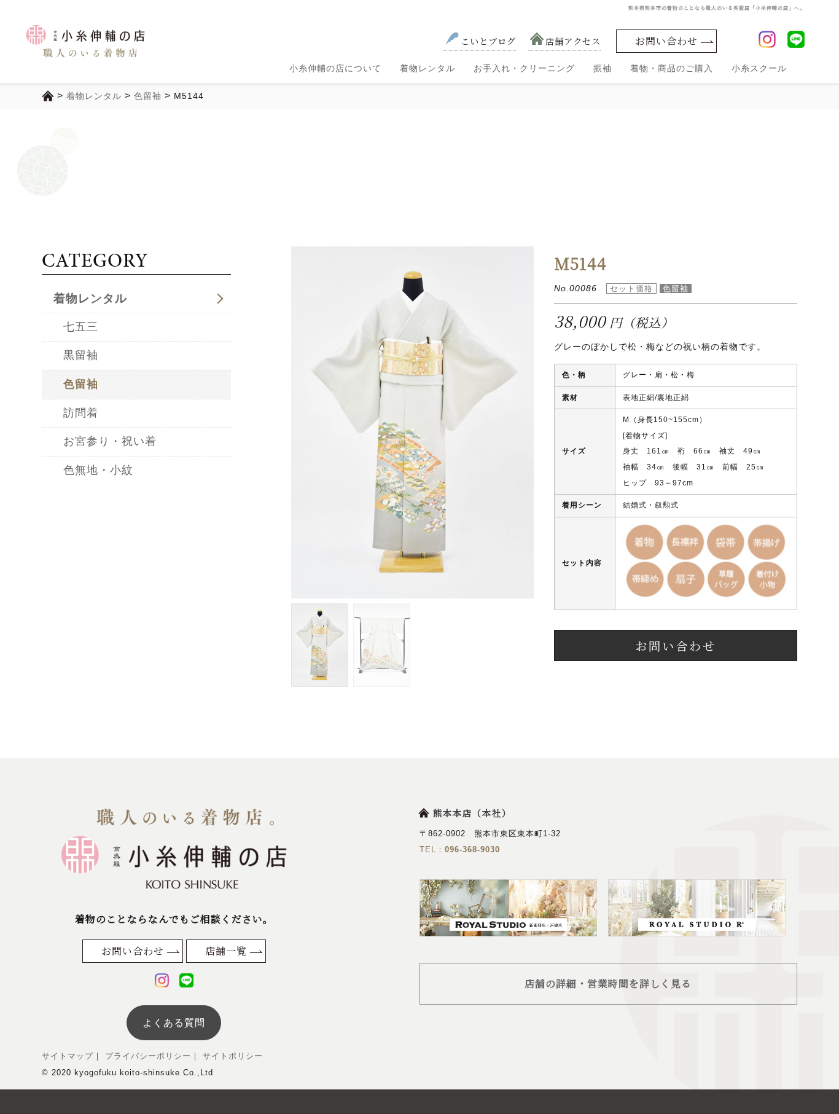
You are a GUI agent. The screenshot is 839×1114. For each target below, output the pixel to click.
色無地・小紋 (98, 470)
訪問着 (80, 413)
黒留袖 (80, 355)
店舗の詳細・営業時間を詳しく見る (608, 983)
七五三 (80, 327)
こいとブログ (488, 40)
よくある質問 (173, 1023)
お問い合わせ (666, 41)
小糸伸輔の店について (335, 68)
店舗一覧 (226, 951)
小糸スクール (759, 68)
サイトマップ (67, 1056)
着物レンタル (427, 68)
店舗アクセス (573, 40)
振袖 (602, 68)
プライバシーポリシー (146, 1056)
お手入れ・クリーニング (524, 68)
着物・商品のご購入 (671, 68)
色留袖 (80, 384)
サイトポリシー (231, 1056)
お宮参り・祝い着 (110, 441)
